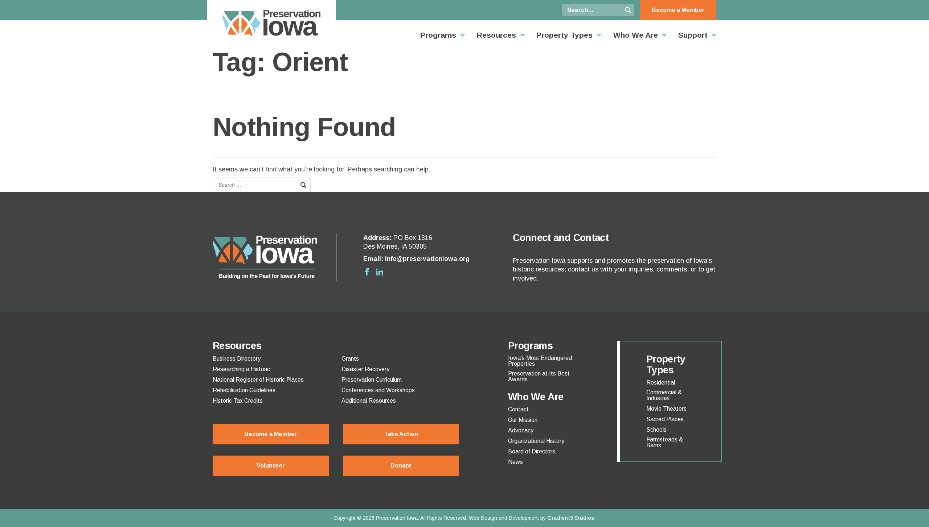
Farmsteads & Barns (664, 442)
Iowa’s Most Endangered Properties (540, 361)
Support (693, 35)
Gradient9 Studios (570, 518)
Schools (656, 430)
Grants (350, 359)
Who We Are (635, 35)
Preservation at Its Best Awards (539, 376)
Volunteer (271, 465)
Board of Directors (531, 452)
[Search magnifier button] (628, 10)
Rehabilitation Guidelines (244, 390)
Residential (660, 383)
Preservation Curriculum (371, 380)
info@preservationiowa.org (427, 258)
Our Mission (522, 420)
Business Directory (237, 359)
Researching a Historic (241, 369)
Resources (496, 35)
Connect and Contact (561, 237)
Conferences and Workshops (378, 390)
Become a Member (678, 10)
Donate (401, 465)
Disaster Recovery (365, 369)
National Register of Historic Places (258, 380)
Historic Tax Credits (238, 401)
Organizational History (536, 441)
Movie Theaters (666, 409)
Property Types (564, 35)
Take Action (401, 434)
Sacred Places (665, 419)
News (515, 462)
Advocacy (520, 430)
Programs (438, 35)
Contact (518, 409)
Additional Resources (368, 401)
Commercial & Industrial (664, 395)
